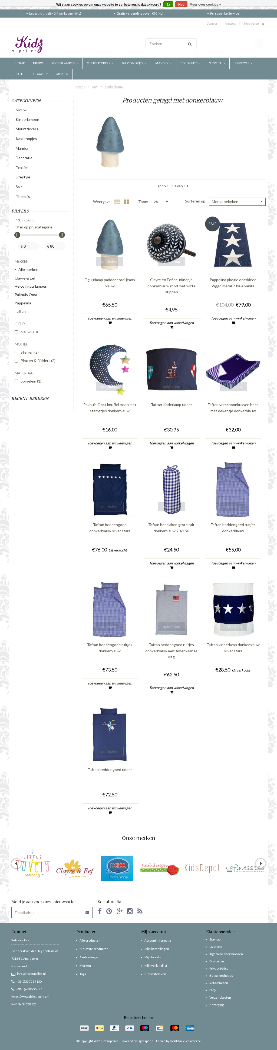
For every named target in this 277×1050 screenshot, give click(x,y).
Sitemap (214, 939)
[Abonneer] (88, 910)
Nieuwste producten (94, 949)
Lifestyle (242, 63)
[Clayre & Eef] (75, 868)
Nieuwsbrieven (155, 974)
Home (20, 63)
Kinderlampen (63, 63)
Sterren (30, 352)
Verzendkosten (220, 997)
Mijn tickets (152, 957)
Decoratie (189, 63)
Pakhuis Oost (26, 294)
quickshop (109, 261)
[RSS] (140, 911)
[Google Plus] (120, 911)
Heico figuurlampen (31, 286)
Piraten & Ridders (38, 360)
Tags (95, 87)
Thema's (38, 74)
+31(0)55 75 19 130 (28, 981)
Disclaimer (217, 961)
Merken (62, 74)
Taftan (20, 311)
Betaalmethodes (221, 975)
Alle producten (90, 940)
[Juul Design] (160, 868)
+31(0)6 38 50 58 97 (29, 989)
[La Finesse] (245, 868)
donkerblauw (113, 87)
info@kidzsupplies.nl (31, 973)
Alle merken (28, 269)
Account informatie (157, 940)
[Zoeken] (190, 43)
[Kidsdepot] (202, 868)
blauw (29, 332)
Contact (211, 23)
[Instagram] (130, 911)
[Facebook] (100, 911)
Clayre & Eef (25, 278)
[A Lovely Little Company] (32, 864)
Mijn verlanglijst (155, 965)
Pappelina (23, 303)
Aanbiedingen (89, 957)
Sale (19, 74)
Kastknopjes (133, 63)
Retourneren (218, 983)
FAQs (213, 990)
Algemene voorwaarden (226, 954)
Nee (181, 4)
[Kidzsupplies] (73, 44)
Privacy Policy (218, 968)
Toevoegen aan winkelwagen (109, 318)
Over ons (215, 946)
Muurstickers (99, 63)
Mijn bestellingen (156, 949)
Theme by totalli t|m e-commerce (178, 1041)
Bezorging (216, 1004)
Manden (162, 63)
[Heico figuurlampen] (117, 868)
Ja (168, 4)
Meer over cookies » (205, 4)
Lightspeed (145, 1041)
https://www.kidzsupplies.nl (30, 996)
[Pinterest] (109, 911)
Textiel (216, 63)
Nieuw (38, 63)
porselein (31, 381)
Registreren (251, 23)
